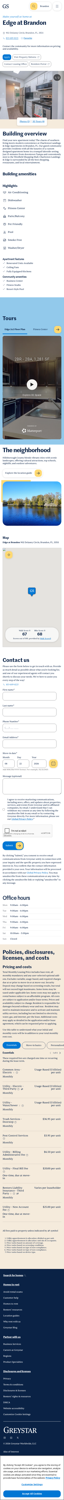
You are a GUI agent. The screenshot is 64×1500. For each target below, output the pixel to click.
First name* (9, 690)
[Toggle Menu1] (57, 6)
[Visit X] (17, 1437)
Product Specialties (13, 1362)
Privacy (7, 1378)
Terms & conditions (13, 1384)
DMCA (6, 1402)
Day (19, 757)
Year (34, 757)
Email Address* (11, 737)
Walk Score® (45, 638)
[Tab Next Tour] (57, 329)
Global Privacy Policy (22, 819)
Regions (7, 1356)
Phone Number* (11, 721)
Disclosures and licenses (17, 1371)
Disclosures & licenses (14, 1390)
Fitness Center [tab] (40, 329)
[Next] (60, 1053)
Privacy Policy (53, 1477)
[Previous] (50, 1053)
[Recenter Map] (8, 554)
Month (6, 757)
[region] (32, 1478)
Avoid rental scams (13, 1292)
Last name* (8, 705)
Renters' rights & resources (17, 1396)
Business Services (12, 1344)
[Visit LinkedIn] (11, 1437)
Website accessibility (13, 1408)
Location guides (11, 1315)
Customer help (10, 1298)
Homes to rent (11, 1284)
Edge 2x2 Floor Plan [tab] (15, 329)
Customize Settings (31, 1484)
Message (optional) (12, 776)
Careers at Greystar (13, 1350)
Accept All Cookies (32, 1493)
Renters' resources (12, 1309)
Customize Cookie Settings (17, 1414)
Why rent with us (12, 1321)
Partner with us (12, 1337)
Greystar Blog (10, 1327)
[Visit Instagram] (4, 1437)
